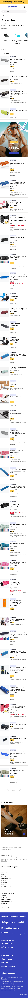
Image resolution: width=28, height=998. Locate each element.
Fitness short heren (6, 907)
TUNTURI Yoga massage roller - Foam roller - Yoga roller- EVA (18, 486)
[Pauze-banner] (23, 2)
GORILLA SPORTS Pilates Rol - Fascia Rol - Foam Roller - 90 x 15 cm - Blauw (18, 276)
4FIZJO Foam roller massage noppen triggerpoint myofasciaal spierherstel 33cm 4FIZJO (18, 505)
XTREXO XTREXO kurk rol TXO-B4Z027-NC (18, 383)
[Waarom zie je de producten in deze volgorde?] (2, 53)
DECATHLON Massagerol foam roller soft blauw (18, 368)
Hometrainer (4, 876)
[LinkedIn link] (12, 947)
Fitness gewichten (6, 878)
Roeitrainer (4, 872)
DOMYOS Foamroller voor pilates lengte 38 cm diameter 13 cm (18, 309)
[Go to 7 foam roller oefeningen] (24, 834)
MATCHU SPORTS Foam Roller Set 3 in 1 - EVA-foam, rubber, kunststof (17, 413)
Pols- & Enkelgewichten (7, 886)
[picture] (4, 60)
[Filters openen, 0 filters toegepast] (3, 49)
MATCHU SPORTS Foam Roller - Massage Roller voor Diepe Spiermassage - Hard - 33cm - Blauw (18, 184)
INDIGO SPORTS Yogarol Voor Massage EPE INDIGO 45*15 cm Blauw (18, 653)
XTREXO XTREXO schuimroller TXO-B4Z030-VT (18, 620)
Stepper (3, 884)
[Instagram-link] (9, 947)
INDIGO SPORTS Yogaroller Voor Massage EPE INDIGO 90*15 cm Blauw (18, 471)
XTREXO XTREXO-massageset (18, 724)
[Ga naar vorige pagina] (8, 790)
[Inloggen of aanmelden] (21, 7)
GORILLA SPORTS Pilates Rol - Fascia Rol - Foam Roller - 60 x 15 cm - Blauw (18, 634)
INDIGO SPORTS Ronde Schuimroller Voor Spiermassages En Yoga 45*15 (17, 432)
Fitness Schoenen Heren (7, 899)
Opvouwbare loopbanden (7, 893)
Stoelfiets (3, 870)
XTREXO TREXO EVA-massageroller (15, 340)
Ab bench (3, 891)
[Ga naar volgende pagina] (19, 790)
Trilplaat (3, 895)
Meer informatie (14, 153)
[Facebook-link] (2, 947)
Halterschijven (5, 889)
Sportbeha (4, 897)
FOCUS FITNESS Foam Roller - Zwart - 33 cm (17, 238)
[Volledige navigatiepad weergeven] (2, 15)
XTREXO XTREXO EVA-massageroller (16, 203)
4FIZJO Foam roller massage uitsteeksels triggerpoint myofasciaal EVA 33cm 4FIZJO (18, 219)
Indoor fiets (4, 903)
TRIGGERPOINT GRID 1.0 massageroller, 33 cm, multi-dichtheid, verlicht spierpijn (17, 602)
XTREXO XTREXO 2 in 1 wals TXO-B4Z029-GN (18, 111)
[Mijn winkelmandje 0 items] (25, 7)
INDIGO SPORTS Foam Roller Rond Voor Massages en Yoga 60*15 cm (17, 59)
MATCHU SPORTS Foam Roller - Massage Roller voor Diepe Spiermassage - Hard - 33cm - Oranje (18, 164)
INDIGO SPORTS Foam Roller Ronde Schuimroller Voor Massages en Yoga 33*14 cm (17, 689)
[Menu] (3, 7)
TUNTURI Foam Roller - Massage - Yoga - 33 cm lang (18, 256)
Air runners (4, 905)
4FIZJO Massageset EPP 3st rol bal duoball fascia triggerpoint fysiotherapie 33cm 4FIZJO (18, 669)
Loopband (4, 874)
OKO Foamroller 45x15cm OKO (18, 738)
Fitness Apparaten (6, 910)
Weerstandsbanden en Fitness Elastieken (17, 42)
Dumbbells (4, 882)
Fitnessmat (7, 40)
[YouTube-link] (6, 947)
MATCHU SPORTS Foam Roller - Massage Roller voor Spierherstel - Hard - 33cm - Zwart (18, 93)
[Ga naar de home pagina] (12, 6)
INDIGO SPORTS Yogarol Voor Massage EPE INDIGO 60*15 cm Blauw (18, 356)
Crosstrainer (4, 880)
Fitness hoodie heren (6, 901)
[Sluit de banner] (25, 2)
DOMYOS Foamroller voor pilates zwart (18, 77)
